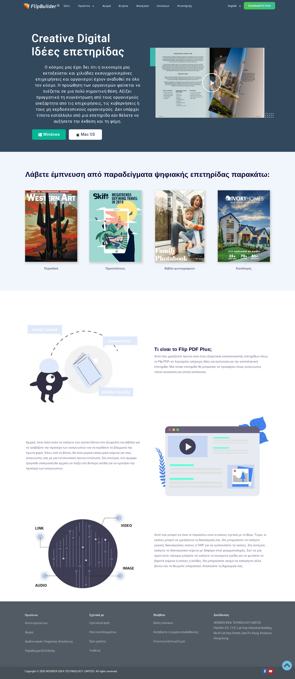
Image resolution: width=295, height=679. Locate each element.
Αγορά (107, 5)
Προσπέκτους (115, 268)
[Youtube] (270, 671)
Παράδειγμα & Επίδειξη (40, 650)
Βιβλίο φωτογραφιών (180, 268)
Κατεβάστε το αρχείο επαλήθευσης (176, 632)
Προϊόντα (84, 5)
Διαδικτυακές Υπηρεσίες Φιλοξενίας (49, 641)
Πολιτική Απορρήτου (102, 632)
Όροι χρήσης (97, 641)
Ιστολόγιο (163, 5)
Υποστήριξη (184, 5)
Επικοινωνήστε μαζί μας (169, 641)
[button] (212, 83)
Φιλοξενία (142, 5)
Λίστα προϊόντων (36, 623)
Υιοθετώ (95, 650)
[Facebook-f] (265, 671)
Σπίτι (67, 5)
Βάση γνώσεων (163, 622)
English (232, 5)
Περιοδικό (51, 268)
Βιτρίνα (123, 5)
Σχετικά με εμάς (99, 622)
